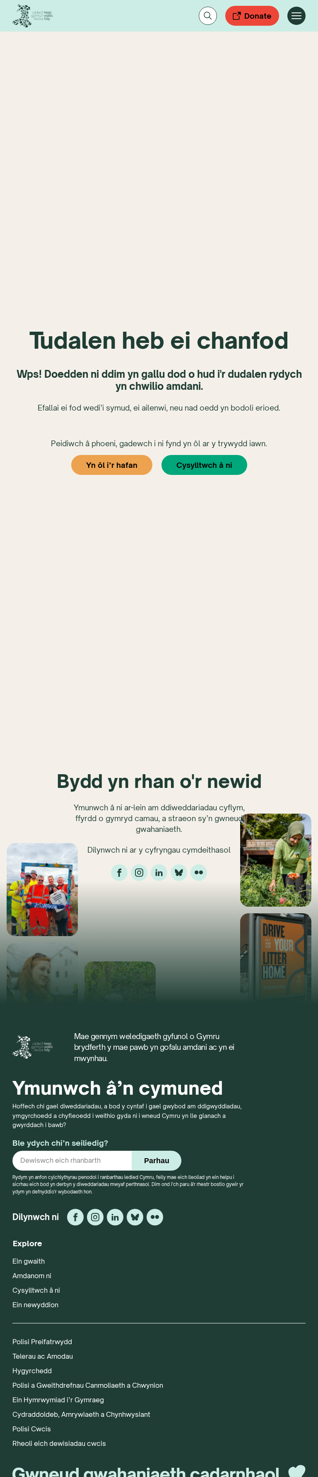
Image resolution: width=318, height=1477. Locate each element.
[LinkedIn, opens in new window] (159, 872)
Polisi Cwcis (31, 1429)
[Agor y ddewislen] (296, 16)
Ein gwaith (28, 1261)
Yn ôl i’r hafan (111, 465)
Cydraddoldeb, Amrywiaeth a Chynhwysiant (81, 1414)
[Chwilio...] (208, 16)
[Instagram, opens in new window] (139, 872)
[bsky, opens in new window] (179, 872)
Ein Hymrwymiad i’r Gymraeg (58, 1400)
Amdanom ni (31, 1276)
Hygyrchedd (32, 1371)
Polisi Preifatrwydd (42, 1342)
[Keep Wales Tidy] (32, 15)
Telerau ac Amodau (42, 1356)
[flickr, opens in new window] (198, 872)
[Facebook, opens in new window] (119, 872)
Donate (258, 15)
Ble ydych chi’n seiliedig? (60, 1142)
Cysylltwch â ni (204, 465)
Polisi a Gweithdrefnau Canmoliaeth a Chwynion (87, 1385)
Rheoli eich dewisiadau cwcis (59, 1443)
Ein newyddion (35, 1305)
